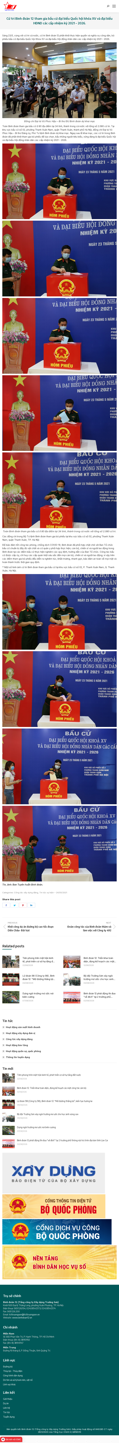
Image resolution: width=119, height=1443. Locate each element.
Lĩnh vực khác (9, 1384)
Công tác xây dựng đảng (26, 892)
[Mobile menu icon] (114, 6)
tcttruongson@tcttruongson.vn (24, 1314)
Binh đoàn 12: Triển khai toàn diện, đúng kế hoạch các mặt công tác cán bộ (99, 960)
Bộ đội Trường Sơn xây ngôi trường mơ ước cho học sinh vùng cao (98, 977)
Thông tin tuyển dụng (18, 1057)
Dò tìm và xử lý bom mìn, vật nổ (18, 1380)
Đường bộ (8, 1366)
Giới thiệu (7, 1399)
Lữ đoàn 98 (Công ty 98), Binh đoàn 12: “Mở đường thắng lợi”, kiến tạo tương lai (38, 977)
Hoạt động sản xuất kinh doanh (23, 1027)
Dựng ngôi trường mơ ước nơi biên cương (37, 995)
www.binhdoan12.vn (22, 1317)
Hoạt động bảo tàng (17, 1045)
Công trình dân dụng (13, 1375)
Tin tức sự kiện (46, 892)
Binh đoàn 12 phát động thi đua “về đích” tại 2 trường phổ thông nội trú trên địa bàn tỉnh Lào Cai (99, 995)
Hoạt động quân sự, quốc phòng (23, 1051)
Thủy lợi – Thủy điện (12, 1371)
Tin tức (6, 1412)
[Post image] (10, 962)
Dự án (6, 1403)
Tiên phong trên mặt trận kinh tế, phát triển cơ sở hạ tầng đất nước (38, 960)
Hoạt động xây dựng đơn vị (20, 1033)
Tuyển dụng (9, 1416)
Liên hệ (6, 1408)
